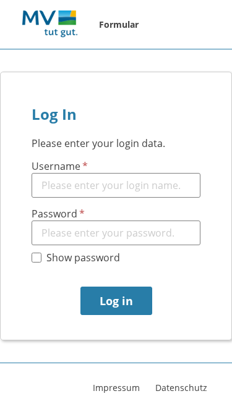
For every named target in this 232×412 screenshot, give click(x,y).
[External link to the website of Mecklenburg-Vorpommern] (49, 24)
